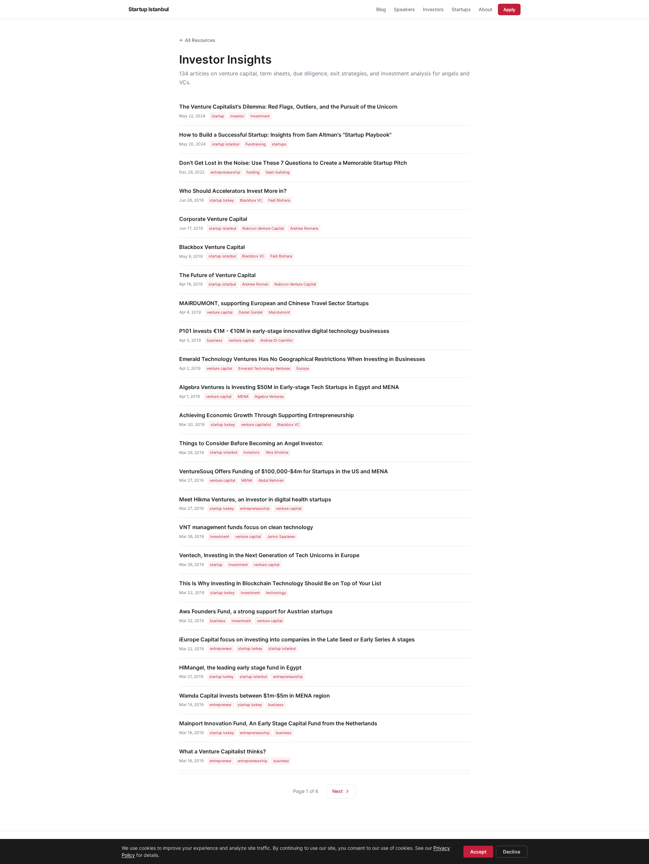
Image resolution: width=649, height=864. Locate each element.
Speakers (404, 9)
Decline (511, 852)
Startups (461, 9)
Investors (433, 9)
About (485, 9)
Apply (509, 9)
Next (337, 791)
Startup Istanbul (148, 9)
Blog (381, 9)
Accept (478, 852)
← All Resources (197, 40)
